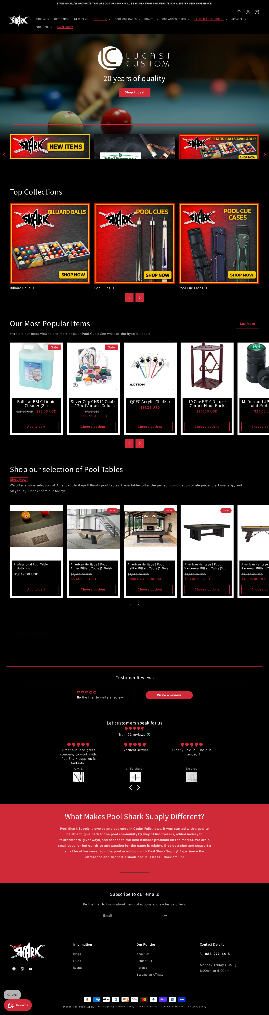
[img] (134, 729)
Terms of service (147, 1006)
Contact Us (144, 960)
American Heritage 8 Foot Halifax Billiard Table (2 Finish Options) (149, 566)
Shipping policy (197, 1006)
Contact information (172, 1006)
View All (246, 634)
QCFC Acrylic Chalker (150, 402)
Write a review (169, 695)
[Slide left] (4, 154)
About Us (142, 953)
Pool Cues (102, 288)
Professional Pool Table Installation (31, 566)
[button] (239, 12)
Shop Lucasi (134, 92)
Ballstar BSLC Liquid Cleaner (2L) (36, 404)
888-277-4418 (217, 954)
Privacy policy (106, 1006)
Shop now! (19, 479)
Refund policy (126, 1006)
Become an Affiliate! (150, 974)
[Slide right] (264, 154)
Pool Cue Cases (191, 288)
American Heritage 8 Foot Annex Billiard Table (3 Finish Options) (91, 566)
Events (78, 967)
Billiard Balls (20, 288)
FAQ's (77, 960)
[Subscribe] (165, 915)
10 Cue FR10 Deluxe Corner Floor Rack (207, 404)
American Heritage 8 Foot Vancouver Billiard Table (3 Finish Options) (204, 566)
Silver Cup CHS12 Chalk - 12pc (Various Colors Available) (93, 404)
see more (247, 324)
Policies (141, 967)
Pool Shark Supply (83, 1006)
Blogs (77, 953)
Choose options (93, 426)
